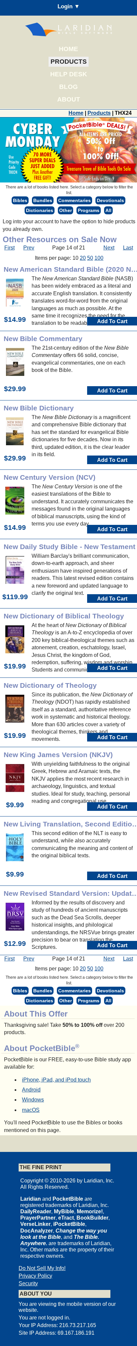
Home (68, 48)
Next (108, 247)
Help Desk (68, 74)
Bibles (20, 200)
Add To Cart (112, 321)
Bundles (42, 200)
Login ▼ (69, 6)
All (108, 210)
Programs (88, 210)
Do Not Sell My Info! (42, 1268)
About (68, 99)
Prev (28, 247)
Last (128, 247)
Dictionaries (39, 210)
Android (31, 1090)
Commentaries (74, 200)
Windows (33, 1099)
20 (83, 258)
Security (28, 1283)
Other (65, 210)
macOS (31, 1110)
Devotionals (110, 200)
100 (98, 258)
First (9, 247)
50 (90, 258)
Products (69, 61)
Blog (68, 86)
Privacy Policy (35, 1276)
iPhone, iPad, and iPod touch (56, 1080)
